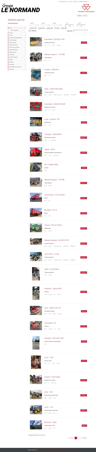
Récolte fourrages (12, 40)
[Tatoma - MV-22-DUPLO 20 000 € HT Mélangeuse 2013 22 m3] (58, 222)
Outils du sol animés (13, 44)
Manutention (11, 64)
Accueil (79, 15)
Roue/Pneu (11, 69)
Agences (75, 1)
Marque (43, 23)
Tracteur (11, 32)
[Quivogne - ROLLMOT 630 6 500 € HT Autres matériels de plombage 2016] (58, 335)
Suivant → (85, 438)
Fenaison (11, 35)
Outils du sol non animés (14, 47)
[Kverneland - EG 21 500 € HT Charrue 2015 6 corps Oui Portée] (58, 320)
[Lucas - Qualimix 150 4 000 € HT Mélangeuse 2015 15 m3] (58, 116)
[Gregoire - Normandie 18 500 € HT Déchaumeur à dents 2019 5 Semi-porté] (58, 374)
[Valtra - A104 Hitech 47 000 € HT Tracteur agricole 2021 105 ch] (58, 266)
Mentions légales (41, 450)
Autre (10, 27)
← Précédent (71, 438)
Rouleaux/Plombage (13, 49)
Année (79, 23)
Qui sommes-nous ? (63, 1)
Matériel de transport (13, 57)
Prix (67, 23)
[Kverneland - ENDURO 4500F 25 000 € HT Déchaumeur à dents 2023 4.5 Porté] (58, 101)
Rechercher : (70, 31)
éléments (34, 30)
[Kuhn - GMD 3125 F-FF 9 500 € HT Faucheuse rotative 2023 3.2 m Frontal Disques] (58, 305)
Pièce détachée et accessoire (15, 66)
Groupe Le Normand (83, 1)
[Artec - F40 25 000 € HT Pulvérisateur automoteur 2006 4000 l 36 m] (58, 389)
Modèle (54, 23)
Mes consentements (63, 450)
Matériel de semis (12, 52)
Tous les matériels (14, 30)
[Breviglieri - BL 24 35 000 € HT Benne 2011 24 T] (58, 207)
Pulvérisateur (11, 54)
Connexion (54, 0)
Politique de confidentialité (52, 450)
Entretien (11, 59)
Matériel (32, 23)
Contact (70, 1)
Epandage (11, 62)
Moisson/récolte (12, 42)
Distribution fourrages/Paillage (15, 37)
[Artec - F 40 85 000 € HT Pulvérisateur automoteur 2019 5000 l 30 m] (58, 404)
